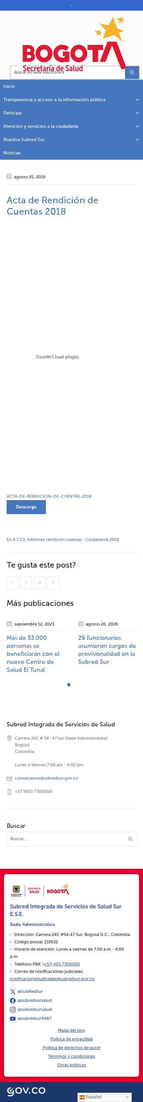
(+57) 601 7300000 (61, 964)
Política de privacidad (71, 1039)
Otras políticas (71, 1065)
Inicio (9, 86)
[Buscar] (132, 72)
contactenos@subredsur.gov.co (46, 778)
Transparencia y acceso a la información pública (54, 99)
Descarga (26, 507)
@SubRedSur (30, 992)
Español (93, 1097)
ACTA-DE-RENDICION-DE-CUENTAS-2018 (49, 496)
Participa (12, 113)
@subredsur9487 (35, 1018)
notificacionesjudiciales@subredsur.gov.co (52, 979)
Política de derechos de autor (72, 1048)
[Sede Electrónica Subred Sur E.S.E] (74, 44)
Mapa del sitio (71, 1030)
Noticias (12, 153)
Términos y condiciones (71, 1056)
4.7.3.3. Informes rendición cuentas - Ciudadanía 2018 (66, 540)
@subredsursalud (35, 1001)
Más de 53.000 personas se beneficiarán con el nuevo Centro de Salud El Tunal (33, 654)
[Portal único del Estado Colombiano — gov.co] (26, 1091)
